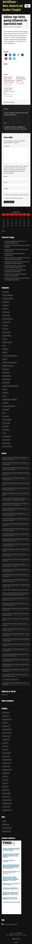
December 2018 (7, 800)
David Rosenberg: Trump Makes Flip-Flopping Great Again (15, 575)
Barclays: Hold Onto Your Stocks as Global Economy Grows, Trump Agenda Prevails (14, 499)
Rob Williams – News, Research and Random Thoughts (13, 5)
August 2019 (6, 773)
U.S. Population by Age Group (10, 679)
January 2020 (6, 756)
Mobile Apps (6, 372)
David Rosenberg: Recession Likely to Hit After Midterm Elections (15, 570)
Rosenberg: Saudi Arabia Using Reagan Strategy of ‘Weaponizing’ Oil (16, 639)
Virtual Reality (6, 443)
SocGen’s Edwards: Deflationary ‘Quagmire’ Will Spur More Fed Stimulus (15, 655)
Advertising (5, 292)
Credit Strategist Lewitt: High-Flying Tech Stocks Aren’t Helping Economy (15, 539)
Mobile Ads (6, 369)
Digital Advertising (7, 319)
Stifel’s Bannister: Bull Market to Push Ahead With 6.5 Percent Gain (16, 660)
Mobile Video (6, 382)
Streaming (11, 102)
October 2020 (6, 736)
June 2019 (5, 780)
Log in (4, 821)
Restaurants (6, 409)
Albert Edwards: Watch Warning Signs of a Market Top (16, 484)
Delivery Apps (6, 315)
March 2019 (6, 790)
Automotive (6, 302)
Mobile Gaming (7, 376)
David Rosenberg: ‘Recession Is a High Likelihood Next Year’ (16, 560)
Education (5, 329)
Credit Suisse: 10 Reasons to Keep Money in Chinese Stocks (14, 555)
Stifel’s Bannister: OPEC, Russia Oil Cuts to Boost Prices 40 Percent (16, 665)
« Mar (3, 231)
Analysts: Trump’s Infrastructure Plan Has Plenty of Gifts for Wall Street (15, 489)
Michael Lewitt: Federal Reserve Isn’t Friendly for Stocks (15, 619)
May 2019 (5, 783)
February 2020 (6, 753)
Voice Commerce (7, 446)
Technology (6, 430)
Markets (5, 359)
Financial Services (7, 342)
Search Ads (6, 416)
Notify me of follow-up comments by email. (16, 194)
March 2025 (6, 712)
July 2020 (5, 743)
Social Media (6, 423)
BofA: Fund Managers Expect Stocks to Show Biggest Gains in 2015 (15, 509)
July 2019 (5, 776)
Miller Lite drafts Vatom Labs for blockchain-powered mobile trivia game (9, 79)
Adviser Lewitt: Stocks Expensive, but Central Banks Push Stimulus (14, 458)
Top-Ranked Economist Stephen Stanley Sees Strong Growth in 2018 (15, 675)
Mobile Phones (7, 379)
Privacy (4, 396)
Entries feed (6, 824)
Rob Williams (18, 27)
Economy (5, 325)
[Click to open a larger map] (9, 924)
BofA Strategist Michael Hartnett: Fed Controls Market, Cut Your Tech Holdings (15, 504)
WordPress (19, 933)
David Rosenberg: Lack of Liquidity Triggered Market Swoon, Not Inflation (14, 565)
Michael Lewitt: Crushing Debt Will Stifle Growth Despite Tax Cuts (15, 614)
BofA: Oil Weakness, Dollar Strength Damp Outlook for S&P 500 (14, 514)
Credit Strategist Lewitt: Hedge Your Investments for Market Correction (15, 534)
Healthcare (5, 349)
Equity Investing (7, 335)
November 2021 (7, 719)
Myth (11, 935)
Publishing (5, 403)
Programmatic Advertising (9, 399)
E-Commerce (6, 322)
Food (4, 345)
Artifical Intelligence (8, 295)
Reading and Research (8, 406)
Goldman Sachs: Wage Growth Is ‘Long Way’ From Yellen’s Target (16, 585)
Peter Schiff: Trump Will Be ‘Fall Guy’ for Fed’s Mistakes (15, 624)
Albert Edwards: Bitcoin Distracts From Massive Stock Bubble (15, 463)
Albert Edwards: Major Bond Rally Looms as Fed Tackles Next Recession (15, 468)
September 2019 (7, 770)
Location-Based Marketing (10, 356)
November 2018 (7, 803)
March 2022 (6, 716)
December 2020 (7, 729)
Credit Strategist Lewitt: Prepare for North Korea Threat (15, 550)
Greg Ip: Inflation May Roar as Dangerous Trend (15, 590)
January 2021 (6, 726)
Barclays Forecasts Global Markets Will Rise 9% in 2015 (16, 494)
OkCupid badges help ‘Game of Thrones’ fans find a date (9, 90)
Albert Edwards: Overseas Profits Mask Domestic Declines (16, 473)
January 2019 (6, 796)
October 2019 (6, 766)
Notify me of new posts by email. (14, 198)
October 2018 (6, 807)
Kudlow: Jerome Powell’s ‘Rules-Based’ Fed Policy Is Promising (16, 609)
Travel (4, 433)
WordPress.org (7, 831)
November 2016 (7, 810)
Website (6, 188)
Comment (7, 146)
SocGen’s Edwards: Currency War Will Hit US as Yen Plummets (15, 650)
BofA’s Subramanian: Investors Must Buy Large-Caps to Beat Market (15, 529)
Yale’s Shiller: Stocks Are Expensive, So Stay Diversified (14, 683)
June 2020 (5, 746)
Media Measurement (8, 366)
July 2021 (5, 723)
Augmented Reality (8, 298)
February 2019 (6, 793)
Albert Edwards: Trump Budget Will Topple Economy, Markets (14, 478)
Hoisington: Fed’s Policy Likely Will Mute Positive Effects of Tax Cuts (15, 599)
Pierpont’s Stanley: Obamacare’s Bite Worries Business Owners (15, 629)
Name (6, 176)
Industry (5, 352)
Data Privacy (6, 312)
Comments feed (7, 828)
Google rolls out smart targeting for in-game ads (21, 78)
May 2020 (5, 749)
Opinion (5, 389)
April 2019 (5, 786)
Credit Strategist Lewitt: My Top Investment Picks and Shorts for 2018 (16, 545)
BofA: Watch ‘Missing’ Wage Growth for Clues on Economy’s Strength (15, 519)
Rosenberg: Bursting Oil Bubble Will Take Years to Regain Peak (16, 634)
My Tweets (5, 694)
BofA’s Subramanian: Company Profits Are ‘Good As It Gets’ (15, 524)
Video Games (6, 440)
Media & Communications (9, 362)
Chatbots (5, 309)
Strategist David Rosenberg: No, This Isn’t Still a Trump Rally (15, 670)
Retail (6, 102)
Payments (5, 393)
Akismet (6, 171)
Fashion (5, 339)
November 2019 (7, 763)
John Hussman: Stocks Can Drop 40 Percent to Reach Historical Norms (15, 604)
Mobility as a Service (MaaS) (10, 386)
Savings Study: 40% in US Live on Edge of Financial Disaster (16, 644)
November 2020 (7, 733)
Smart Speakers (7, 419)
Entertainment (6, 332)
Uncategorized (6, 436)
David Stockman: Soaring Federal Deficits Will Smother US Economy (15, 580)
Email (6, 182)
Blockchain (5, 305)
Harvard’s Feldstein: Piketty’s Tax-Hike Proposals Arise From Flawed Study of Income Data (15, 594)
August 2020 (6, 739)
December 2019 (7, 760)
